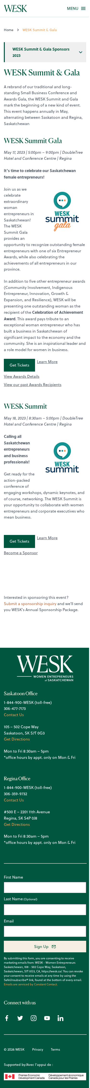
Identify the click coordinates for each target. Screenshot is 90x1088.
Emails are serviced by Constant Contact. (31, 984)
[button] (72, 8)
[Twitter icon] (20, 1019)
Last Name (13, 899)
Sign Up (41, 946)
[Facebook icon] (7, 1019)
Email (9, 921)
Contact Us (14, 714)
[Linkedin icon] (60, 1019)
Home (8, 29)
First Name (13, 877)
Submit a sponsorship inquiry (30, 603)
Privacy (37, 1049)
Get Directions (17, 739)
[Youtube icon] (47, 1019)
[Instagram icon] (33, 1019)
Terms (55, 1049)
